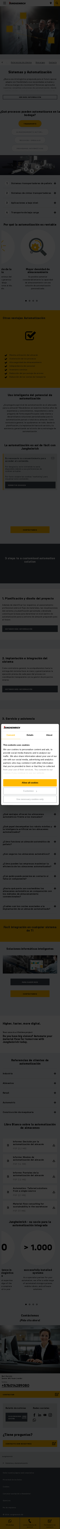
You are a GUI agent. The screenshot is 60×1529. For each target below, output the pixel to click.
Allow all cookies (30, 783)
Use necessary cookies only (30, 799)
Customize (28, 791)
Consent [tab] (11, 735)
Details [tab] (30, 735)
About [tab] (49, 735)
